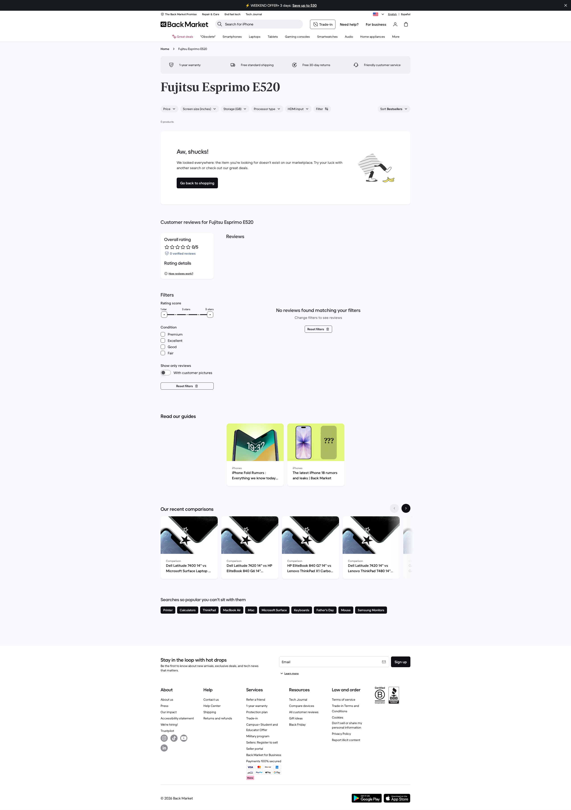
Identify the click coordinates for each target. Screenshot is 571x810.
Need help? (349, 24)
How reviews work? (181, 273)
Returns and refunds (217, 718)
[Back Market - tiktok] (174, 738)
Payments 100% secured (263, 761)
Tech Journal (298, 700)
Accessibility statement (177, 718)
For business (376, 24)
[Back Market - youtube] (183, 738)
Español (405, 14)
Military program (257, 736)
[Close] (565, 5)
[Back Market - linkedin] (164, 748)
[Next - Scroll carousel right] (405, 508)
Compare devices (301, 706)
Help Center (212, 706)
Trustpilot (167, 731)
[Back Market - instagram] (164, 738)
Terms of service (343, 700)
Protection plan (257, 712)
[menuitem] (232, 37)
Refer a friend (255, 700)
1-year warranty (256, 706)
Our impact (169, 712)
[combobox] (169, 108)
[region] (285, 455)
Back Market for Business (263, 755)
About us (167, 700)
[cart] (405, 24)
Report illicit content (346, 740)
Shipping (209, 712)
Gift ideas (296, 718)
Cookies (337, 717)
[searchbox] (262, 24)
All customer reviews (304, 712)
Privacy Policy (341, 734)
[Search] (219, 24)
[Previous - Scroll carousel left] (394, 508)
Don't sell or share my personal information (347, 725)
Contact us (211, 700)
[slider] (164, 315)
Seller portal (254, 749)
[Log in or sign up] (395, 24)
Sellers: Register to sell (262, 742)
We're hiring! (169, 725)
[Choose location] (379, 14)
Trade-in (252, 718)
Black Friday (297, 725)
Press (164, 706)
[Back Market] (184, 24)
